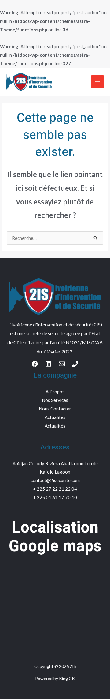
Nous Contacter (55, 408)
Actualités (55, 417)
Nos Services (55, 400)
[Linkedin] (48, 364)
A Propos (55, 391)
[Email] (62, 364)
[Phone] (75, 364)
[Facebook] (35, 364)
